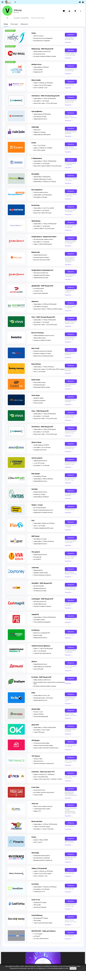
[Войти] (79, 2)
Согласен (73, 968)
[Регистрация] (83, 2)
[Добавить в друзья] (69, 11)
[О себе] (80, 11)
